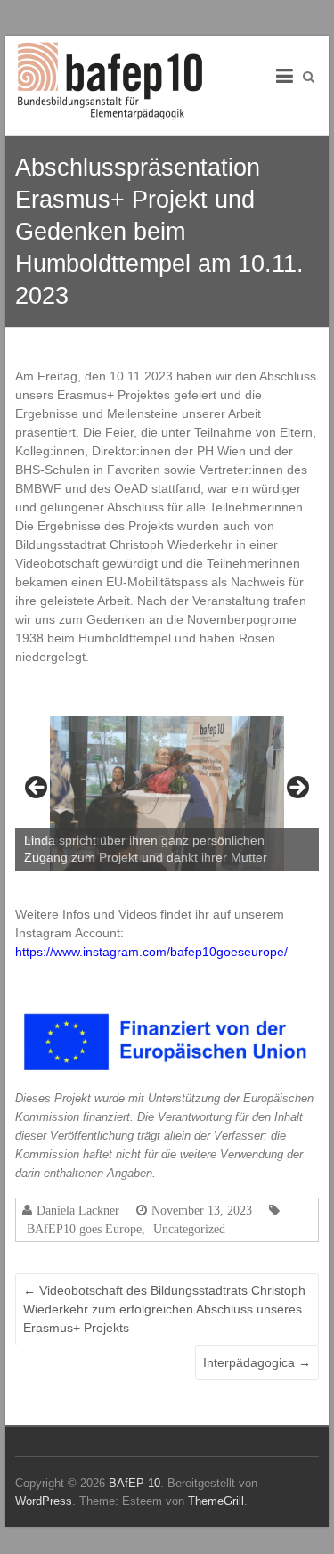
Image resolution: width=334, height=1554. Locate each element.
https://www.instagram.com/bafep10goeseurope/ (151, 952)
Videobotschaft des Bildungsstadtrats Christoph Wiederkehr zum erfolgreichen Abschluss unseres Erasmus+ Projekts (164, 1309)
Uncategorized (189, 1229)
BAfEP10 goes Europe (84, 1229)
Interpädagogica (257, 1362)
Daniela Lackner (78, 1210)
